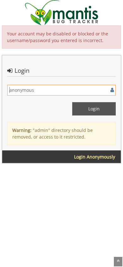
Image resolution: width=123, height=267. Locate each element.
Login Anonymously (94, 157)
